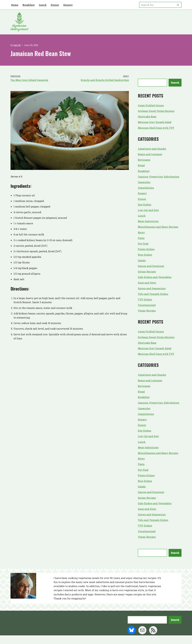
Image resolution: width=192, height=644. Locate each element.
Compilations (146, 187)
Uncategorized (147, 305)
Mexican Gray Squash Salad (154, 122)
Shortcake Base (147, 116)
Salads (142, 260)
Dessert (68, 4)
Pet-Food (143, 243)
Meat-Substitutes (148, 221)
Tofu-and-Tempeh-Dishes (153, 293)
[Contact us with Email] (142, 630)
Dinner (55, 4)
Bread (141, 165)
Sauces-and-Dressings (151, 266)
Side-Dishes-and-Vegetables (154, 277)
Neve (13, 640)
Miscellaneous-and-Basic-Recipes (158, 226)
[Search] (178, 5)
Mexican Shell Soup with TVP (156, 127)
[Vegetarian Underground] (19, 22)
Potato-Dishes (146, 249)
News (141, 232)
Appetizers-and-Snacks (152, 148)
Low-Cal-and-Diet (148, 210)
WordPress (39, 640)
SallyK (17, 45)
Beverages (144, 159)
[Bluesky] (132, 630)
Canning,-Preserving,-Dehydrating (158, 176)
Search (175, 82)
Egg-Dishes (144, 204)
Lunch (42, 4)
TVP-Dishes (145, 299)
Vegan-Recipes (147, 310)
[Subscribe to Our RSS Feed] (153, 630)
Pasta (141, 238)
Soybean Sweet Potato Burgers (156, 111)
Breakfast (28, 4)
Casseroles (144, 182)
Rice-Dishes (145, 254)
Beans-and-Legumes (150, 154)
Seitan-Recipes (147, 271)
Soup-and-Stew (147, 282)
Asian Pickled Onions (151, 105)
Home (14, 4)
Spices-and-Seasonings (152, 288)
